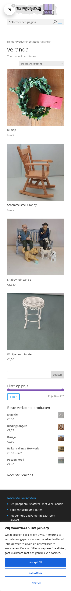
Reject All (35, 583)
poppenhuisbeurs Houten (26, 510)
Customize (35, 572)
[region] (35, 556)
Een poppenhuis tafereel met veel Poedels (36, 504)
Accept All (35, 562)
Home (10, 41)
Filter (13, 397)
